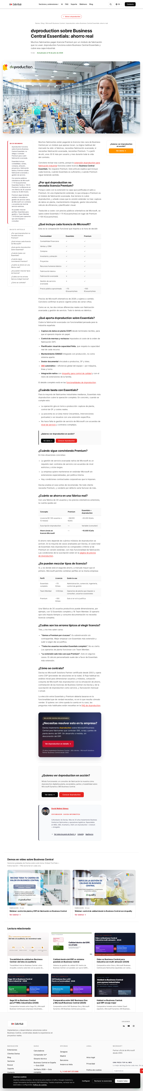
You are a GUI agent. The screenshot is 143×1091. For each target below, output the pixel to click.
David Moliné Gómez (60, 808)
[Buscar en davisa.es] (110, 4)
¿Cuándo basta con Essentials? (18, 254)
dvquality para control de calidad (76, 373)
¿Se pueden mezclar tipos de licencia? (20, 272)
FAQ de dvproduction (91, 705)
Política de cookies (94, 1070)
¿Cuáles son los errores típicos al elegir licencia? (20, 278)
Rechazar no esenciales (103, 1081)
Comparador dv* (40, 1055)
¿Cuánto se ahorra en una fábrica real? (20, 266)
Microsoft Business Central (55, 23)
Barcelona (64, 1060)
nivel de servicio (48, 425)
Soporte (74, 4)
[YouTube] (129, 1026)
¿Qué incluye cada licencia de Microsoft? (21, 242)
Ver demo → (121, 151)
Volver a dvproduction (72, 16)
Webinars (83, 4)
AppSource (89, 834)
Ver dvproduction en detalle (58, 744)
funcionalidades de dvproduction (81, 382)
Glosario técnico (40, 1059)
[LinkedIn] (124, 1026)
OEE (43, 366)
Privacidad (90, 1064)
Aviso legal (90, 1057)
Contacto (130, 4)
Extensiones (12, 1050)
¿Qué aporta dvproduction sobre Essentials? (20, 248)
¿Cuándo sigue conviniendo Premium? (19, 260)
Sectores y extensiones (49, 4)
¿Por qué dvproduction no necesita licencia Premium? (20, 235)
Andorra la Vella (66, 1064)
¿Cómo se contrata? (18, 282)
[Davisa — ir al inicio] (15, 4)
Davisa (37, 23)
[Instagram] (134, 1026)
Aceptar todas (122, 1081)
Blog (91, 4)
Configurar (86, 1081)
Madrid (63, 1056)
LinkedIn (80, 834)
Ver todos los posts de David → (64, 834)
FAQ (66, 4)
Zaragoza (63, 1052)
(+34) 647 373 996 (70, 1071)
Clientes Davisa (13, 1054)
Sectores (11, 1061)
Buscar (10, 1065)
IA (62, 4)
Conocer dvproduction (66, 441)
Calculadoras (39, 1051)
